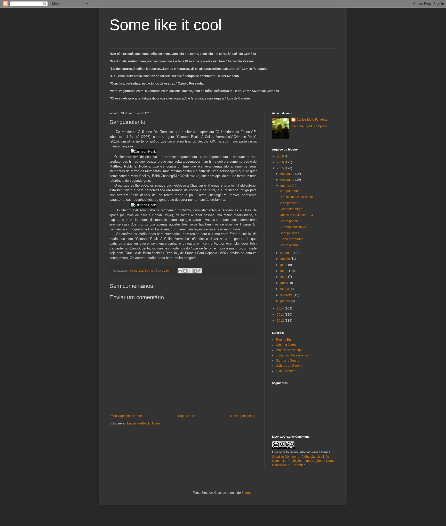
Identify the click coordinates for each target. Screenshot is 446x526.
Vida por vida (289, 203)
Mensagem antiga (242, 416)
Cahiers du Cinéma (289, 366)
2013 (281, 314)
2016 (281, 162)
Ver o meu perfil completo (309, 126)
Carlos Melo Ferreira (312, 119)
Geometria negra (292, 209)
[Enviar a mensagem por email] (180, 270)
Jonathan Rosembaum (292, 355)
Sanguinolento (290, 191)
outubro (286, 186)
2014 (281, 308)
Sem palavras (289, 233)
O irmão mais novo (293, 227)
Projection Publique (290, 350)
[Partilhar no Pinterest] (199, 270)
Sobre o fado (289, 245)
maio (284, 277)
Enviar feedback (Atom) (143, 423)
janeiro (285, 301)
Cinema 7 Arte (286, 345)
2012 (281, 320)
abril (283, 283)
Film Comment (286, 371)
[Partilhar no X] (190, 270)
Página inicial (187, 416)
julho (284, 265)
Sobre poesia (289, 221)
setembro (287, 253)
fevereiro (286, 295)
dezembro (287, 174)
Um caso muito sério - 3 (296, 215)
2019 (281, 156)
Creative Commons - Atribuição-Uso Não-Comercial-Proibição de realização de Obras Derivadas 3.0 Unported (303, 461)
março (285, 289)
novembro (287, 179)
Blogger (247, 493)
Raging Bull (284, 339)
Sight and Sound (287, 360)
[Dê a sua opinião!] (185, 270)
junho (284, 271)
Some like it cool (165, 25)
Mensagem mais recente (128, 416)
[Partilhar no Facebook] (194, 270)
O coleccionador (291, 239)
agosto (285, 259)
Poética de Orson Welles (297, 197)
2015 (281, 168)
